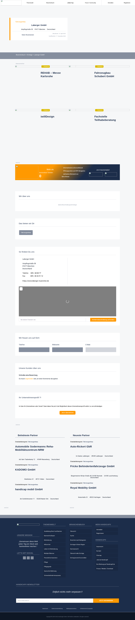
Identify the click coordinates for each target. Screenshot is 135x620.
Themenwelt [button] (30, 2)
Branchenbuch (20, 55)
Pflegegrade (47, 566)
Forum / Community (90, 2)
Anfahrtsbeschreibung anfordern (103, 320)
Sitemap (98, 555)
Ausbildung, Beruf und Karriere (53, 531)
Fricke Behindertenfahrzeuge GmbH (92, 466)
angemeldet (29, 379)
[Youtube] (32, 557)
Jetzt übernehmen (67, 413)
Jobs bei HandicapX (102, 560)
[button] (101, 349)
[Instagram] (28, 557)
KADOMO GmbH (25, 469)
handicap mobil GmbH (29, 489)
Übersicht (73, 531)
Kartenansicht (74, 549)
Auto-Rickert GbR (81, 446)
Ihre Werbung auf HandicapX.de (105, 564)
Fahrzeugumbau (20, 22)
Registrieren (127, 2)
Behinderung (48, 540)
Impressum (99, 546)
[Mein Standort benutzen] (88, 320)
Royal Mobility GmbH (83, 487)
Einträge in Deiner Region (77, 544)
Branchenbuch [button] (50, 2)
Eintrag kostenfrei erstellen (78, 558)
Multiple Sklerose (49, 553)
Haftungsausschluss (71, 608)
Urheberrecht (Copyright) (86, 608)
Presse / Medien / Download (104, 568)
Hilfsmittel (47, 544)
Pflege (46, 562)
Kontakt (98, 551)
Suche (72, 535)
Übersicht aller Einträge (77, 553)
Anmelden (110, 2)
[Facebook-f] (24, 557)
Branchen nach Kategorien (78, 540)
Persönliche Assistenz (50, 558)
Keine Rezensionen (28, 35)
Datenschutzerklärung (57, 608)
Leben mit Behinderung (51, 549)
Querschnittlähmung (50, 571)
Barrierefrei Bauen (49, 535)
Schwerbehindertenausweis (52, 575)
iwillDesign (47, 116)
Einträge (30, 55)
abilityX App (70, 2)
